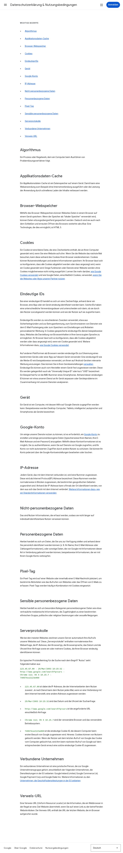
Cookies (28, 53)
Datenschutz (36, 848)
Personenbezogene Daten (37, 98)
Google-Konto (31, 76)
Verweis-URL (31, 136)
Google (7, 848)
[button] (5, 4)
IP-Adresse (30, 83)
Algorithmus (31, 31)
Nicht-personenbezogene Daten (40, 91)
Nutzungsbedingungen (56, 848)
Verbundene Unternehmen (37, 128)
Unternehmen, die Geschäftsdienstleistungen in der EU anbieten (50, 780)
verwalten (88, 364)
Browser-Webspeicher (35, 46)
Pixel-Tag (29, 106)
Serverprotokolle (33, 121)
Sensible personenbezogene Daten (41, 113)
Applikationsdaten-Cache (37, 38)
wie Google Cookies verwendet (54, 345)
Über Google (20, 848)
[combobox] (106, 847)
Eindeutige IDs (31, 61)
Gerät (27, 68)
